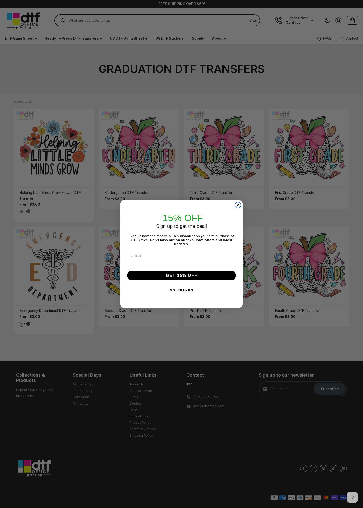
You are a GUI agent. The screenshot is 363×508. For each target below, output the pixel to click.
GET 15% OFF (181, 275)
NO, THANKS (181, 290)
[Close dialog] (238, 205)
